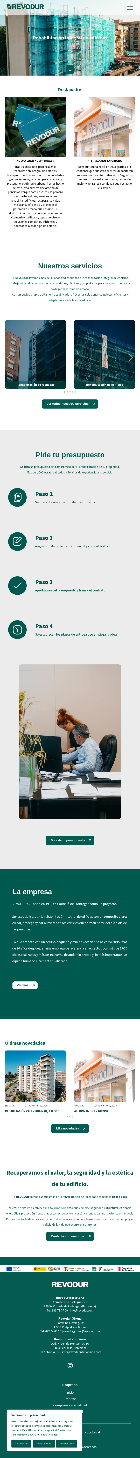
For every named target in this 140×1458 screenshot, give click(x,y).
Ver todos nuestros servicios (68, 403)
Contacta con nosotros (67, 1236)
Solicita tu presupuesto (68, 840)
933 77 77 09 (60, 1310)
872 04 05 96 (53, 1331)
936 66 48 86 (52, 1352)
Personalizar (21, 1443)
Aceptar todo (67, 1443)
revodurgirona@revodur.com (81, 1331)
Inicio (70, 1392)
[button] (9, 357)
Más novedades (67, 1128)
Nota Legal (92, 1432)
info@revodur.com (81, 1310)
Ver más (23, 985)
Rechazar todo (43, 1443)
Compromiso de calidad (70, 1405)
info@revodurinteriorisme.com (81, 1352)
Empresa (70, 1399)
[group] (35, 164)
